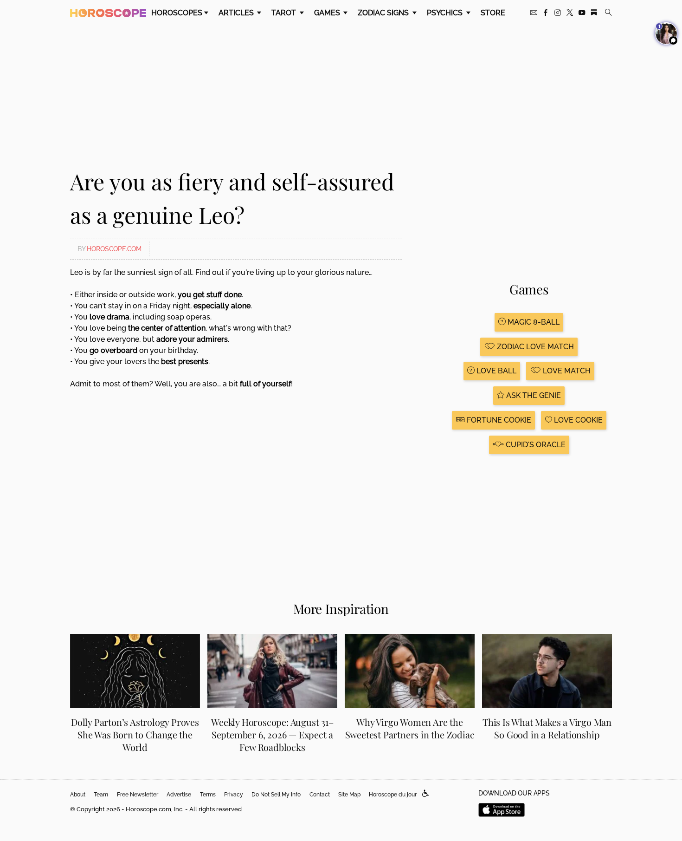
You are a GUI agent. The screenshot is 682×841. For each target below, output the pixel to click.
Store (493, 12)
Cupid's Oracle (535, 444)
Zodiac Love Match (534, 346)
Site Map (349, 794)
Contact (319, 794)
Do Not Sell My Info (276, 794)
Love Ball (495, 370)
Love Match (566, 370)
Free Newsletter (137, 794)
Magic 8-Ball (533, 322)
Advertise (179, 794)
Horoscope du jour (393, 794)
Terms (208, 794)
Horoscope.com (114, 249)
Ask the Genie (532, 395)
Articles (237, 12)
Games (328, 12)
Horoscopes (176, 12)
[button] (425, 793)
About (77, 794)
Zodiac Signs (384, 12)
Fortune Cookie (498, 420)
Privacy (233, 794)
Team (101, 794)
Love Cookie (577, 420)
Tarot (284, 12)
